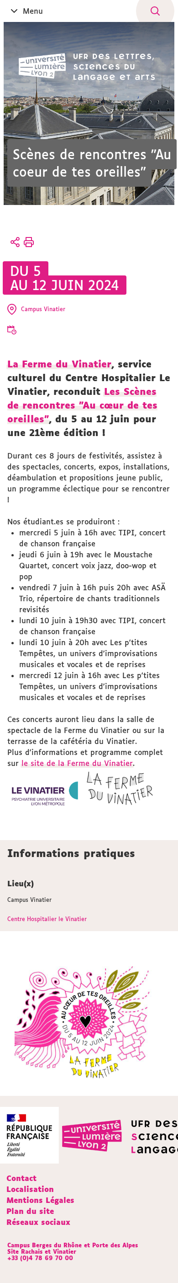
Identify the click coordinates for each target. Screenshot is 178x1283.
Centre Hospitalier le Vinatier (47, 919)
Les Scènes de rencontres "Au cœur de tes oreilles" (82, 405)
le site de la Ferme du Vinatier (77, 763)
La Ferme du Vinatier (59, 363)
